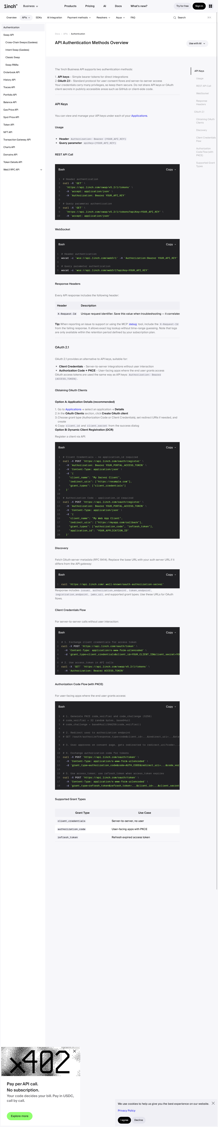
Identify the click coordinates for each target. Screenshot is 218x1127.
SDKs (39, 18)
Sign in (199, 6)
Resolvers (102, 18)
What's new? (139, 6)
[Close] (75, 1051)
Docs (118, 6)
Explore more (19, 1116)
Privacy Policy (126, 1111)
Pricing (90, 6)
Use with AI (195, 44)
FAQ (133, 18)
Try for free (182, 6)
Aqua (119, 18)
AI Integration (54, 18)
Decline (138, 1120)
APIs (24, 18)
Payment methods (77, 18)
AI (104, 6)
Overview (11, 18)
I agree (124, 1120)
